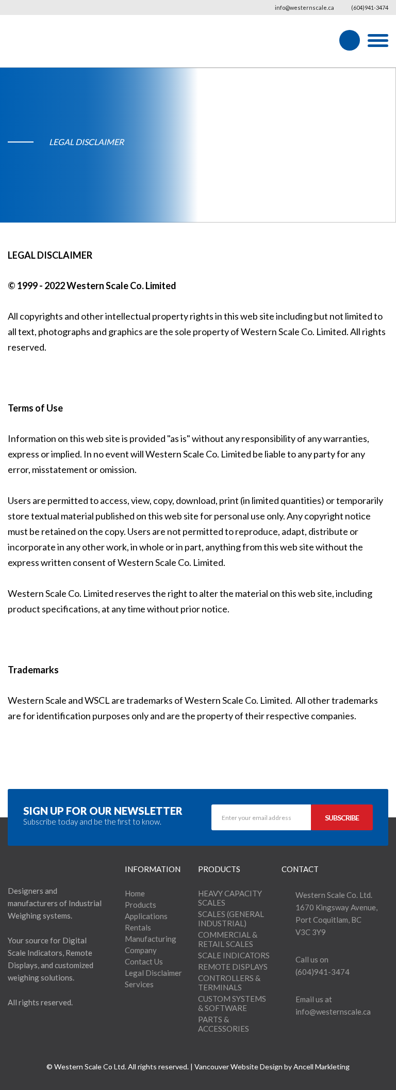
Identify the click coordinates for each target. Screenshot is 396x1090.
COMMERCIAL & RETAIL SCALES (227, 939)
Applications (146, 916)
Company (141, 950)
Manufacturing (150, 938)
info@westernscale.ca (304, 7)
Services (139, 984)
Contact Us (144, 961)
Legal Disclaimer (153, 972)
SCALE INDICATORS (234, 955)
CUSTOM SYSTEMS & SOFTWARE (232, 1003)
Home (135, 893)
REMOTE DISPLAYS (233, 966)
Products (140, 904)
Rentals (138, 927)
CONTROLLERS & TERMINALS (229, 982)
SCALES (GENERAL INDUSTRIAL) (231, 918)
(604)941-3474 (369, 7)
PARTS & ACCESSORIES (223, 1024)
